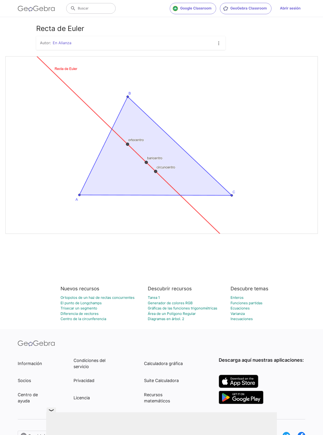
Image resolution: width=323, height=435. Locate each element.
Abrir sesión (290, 8)
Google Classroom (195, 8)
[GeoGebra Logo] (36, 8)
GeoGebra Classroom (248, 8)
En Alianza (62, 42)
